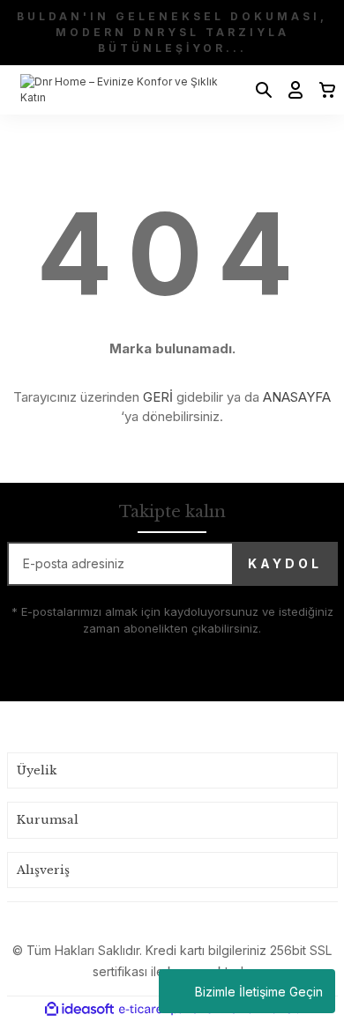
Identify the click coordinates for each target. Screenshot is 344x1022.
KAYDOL (285, 563)
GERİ (158, 397)
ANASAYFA (297, 397)
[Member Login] (290, 89)
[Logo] (124, 90)
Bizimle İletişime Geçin (259, 991)
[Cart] (322, 89)
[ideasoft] (79, 1009)
